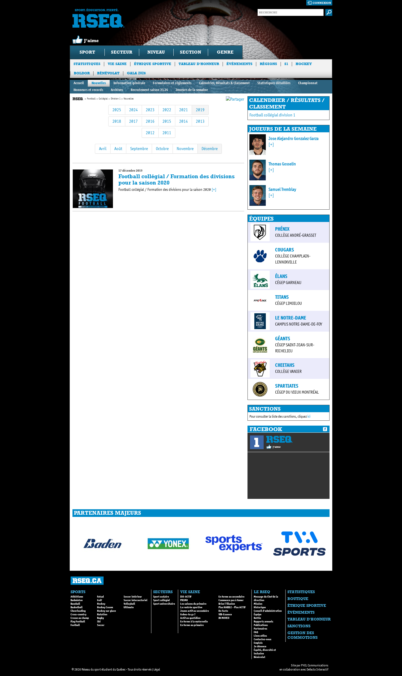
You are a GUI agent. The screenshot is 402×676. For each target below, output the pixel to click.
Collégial (103, 98)
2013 (200, 121)
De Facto (223, 611)
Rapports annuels (263, 621)
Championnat (307, 83)
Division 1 (116, 98)
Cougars (284, 250)
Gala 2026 (136, 73)
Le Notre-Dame (290, 318)
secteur (121, 52)
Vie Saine (117, 64)
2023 (150, 109)
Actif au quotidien (190, 618)
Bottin (257, 618)
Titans (282, 297)
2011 (166, 132)
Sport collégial (161, 600)
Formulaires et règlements (172, 83)
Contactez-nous (262, 639)
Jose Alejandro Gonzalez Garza (294, 138)
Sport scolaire (161, 596)
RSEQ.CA (87, 580)
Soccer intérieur (133, 596)
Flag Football (78, 621)
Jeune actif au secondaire (194, 611)
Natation (102, 614)
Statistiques (87, 64)
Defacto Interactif (317, 669)
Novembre (185, 148)
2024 (133, 109)
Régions (268, 64)
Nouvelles (99, 83)
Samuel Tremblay (282, 189)
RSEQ (279, 439)
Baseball (75, 603)
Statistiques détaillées (273, 83)
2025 (116, 109)
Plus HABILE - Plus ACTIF (232, 607)
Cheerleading (78, 611)
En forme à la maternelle (194, 621)
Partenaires (260, 628)
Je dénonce (260, 646)
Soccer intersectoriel (135, 600)
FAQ (256, 632)
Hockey (304, 64)
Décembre (210, 148)
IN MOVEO (224, 618)
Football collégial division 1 (272, 115)
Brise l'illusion (227, 603)
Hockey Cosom (105, 607)
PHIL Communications (314, 665)
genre (225, 52)
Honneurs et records (88, 90)
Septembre (139, 148)
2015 (166, 121)
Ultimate (129, 607)
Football (91, 98)
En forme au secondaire (231, 596)
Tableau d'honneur (199, 64)
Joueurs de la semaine (192, 90)
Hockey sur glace (106, 611)
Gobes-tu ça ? (188, 614)
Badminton (77, 600)
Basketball (77, 607)
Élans (281, 276)
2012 (150, 132)
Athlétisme (77, 596)
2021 (183, 109)
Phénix (282, 229)
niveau (156, 52)
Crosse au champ (80, 618)
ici (308, 416)
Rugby (100, 618)
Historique (260, 607)
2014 (183, 121)
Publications (261, 625)
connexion (322, 2)
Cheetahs (285, 365)
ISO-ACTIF (185, 596)
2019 (200, 109)
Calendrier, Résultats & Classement (224, 83)
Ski (99, 621)
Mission (258, 603)
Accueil (79, 83)
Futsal (100, 596)
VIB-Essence (225, 614)
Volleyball (129, 603)
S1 (286, 64)
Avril (102, 148)
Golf (99, 600)
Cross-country (78, 614)
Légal (156, 669)
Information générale (129, 83)
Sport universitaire (164, 603)
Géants (282, 339)
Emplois (258, 643)
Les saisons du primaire (193, 603)
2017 (133, 121)
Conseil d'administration (268, 611)
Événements (239, 64)
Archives (117, 90)
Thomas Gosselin (282, 163)
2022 (166, 109)
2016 (150, 121)
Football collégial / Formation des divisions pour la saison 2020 (176, 179)
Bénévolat (108, 73)
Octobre (162, 148)
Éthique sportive (152, 64)
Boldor (82, 73)
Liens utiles (260, 635)
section (190, 52)
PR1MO (184, 600)
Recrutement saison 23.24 (149, 90)
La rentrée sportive (191, 607)
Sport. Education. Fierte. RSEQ (98, 18)
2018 (116, 121)
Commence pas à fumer (231, 600)
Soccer (100, 625)
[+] (214, 189)
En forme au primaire (192, 625)
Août (118, 148)
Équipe (257, 614)
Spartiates (286, 386)
